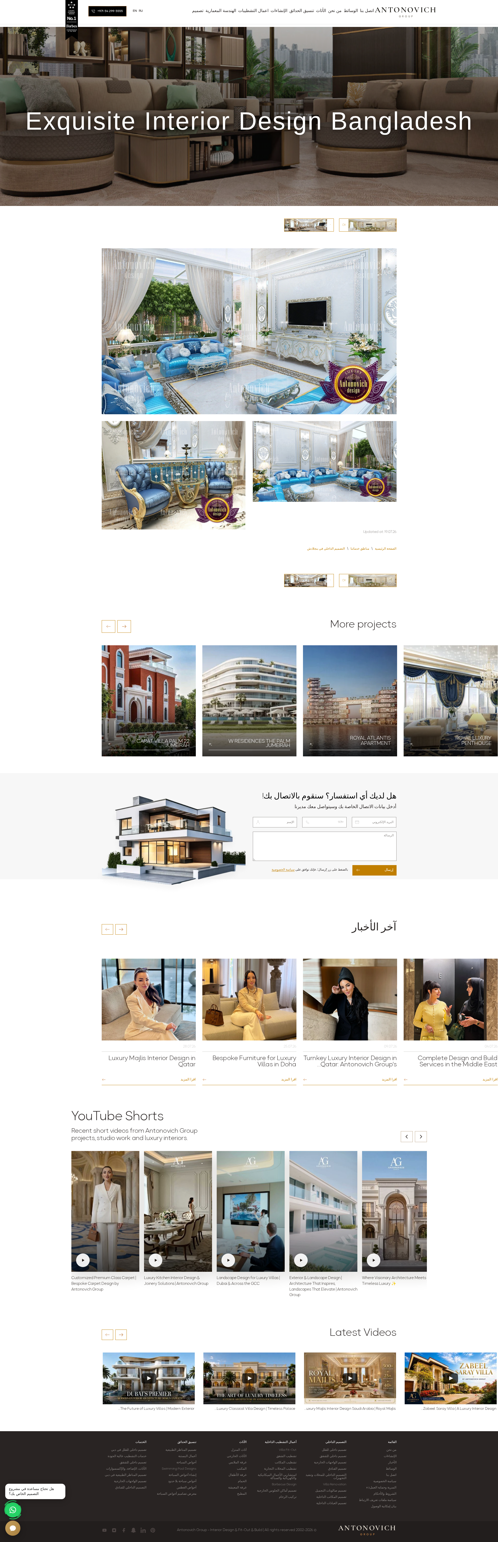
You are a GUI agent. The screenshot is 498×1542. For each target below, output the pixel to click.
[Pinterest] (153, 1530)
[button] (108, 626)
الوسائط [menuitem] (351, 11)
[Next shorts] (421, 1136)
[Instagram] (114, 1530)
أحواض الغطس (186, 1487)
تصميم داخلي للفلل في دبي (128, 1450)
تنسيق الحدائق (187, 1442)
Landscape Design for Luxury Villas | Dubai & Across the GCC (248, 1281)
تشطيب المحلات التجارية (280, 1468)
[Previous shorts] (407, 1136)
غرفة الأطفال (237, 1475)
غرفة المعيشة (237, 1487)
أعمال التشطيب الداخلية (280, 1442)
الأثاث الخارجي (236, 1456)
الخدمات (140, 1442)
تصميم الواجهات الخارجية (330, 1462)
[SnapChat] (133, 1530)
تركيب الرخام (287, 1497)
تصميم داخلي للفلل (334, 1450)
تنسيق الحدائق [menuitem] (301, 11)
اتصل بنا (391, 1475)
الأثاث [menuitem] (321, 11)
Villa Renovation (335, 1484)
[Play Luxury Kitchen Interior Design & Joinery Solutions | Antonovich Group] (178, 1211)
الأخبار (392, 1462)
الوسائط (391, 1468)
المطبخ (242, 1493)
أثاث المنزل (238, 1450)
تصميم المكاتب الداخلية (331, 1497)
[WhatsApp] (12, 1509)
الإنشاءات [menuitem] (279, 11)
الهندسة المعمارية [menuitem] (220, 11)
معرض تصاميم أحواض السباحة (176, 1493)
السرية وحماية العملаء (381, 1487)
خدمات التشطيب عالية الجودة (127, 1456)
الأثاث (243, 1442)
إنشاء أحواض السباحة (182, 1475)
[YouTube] (104, 1530)
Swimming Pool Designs (179, 1468)
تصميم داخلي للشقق (333, 1456)
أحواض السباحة (186, 1462)
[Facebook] (124, 1530)
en (135, 11)
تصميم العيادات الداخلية (331, 1503)
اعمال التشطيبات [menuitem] (253, 11)
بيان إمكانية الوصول (383, 1506)
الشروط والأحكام (385, 1493)
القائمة (392, 1442)
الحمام (242, 1481)
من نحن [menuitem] (335, 11)
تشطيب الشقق (286, 1456)
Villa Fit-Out (287, 1450)
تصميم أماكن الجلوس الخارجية (276, 1490)
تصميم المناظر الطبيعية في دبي (125, 1475)
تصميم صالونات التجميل (330, 1490)
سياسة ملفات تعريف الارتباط (377, 1500)
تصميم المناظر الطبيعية (180, 1450)
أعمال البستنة (187, 1456)
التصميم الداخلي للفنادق (130, 1487)
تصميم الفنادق (337, 1468)
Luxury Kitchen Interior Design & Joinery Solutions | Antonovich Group (176, 1281)
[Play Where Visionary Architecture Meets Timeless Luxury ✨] (396, 1211)
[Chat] (12, 1528)
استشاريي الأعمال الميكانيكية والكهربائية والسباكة (277, 1477)
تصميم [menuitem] (197, 11)
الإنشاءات (390, 1456)
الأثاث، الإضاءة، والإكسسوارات (126, 1468)
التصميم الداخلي (335, 1442)
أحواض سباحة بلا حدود (182, 1481)
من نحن (391, 1450)
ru (141, 11)
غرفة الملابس (237, 1462)
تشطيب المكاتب (285, 1462)
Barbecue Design (284, 1484)
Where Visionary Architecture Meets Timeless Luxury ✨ (394, 1281)
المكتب (242, 1468)
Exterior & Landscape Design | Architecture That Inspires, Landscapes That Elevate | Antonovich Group (323, 1286)
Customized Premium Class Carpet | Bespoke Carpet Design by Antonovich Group (103, 1284)
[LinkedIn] (143, 1530)
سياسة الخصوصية (283, 869)
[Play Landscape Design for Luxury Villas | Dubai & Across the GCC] (251, 1211)
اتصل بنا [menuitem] (367, 11)
